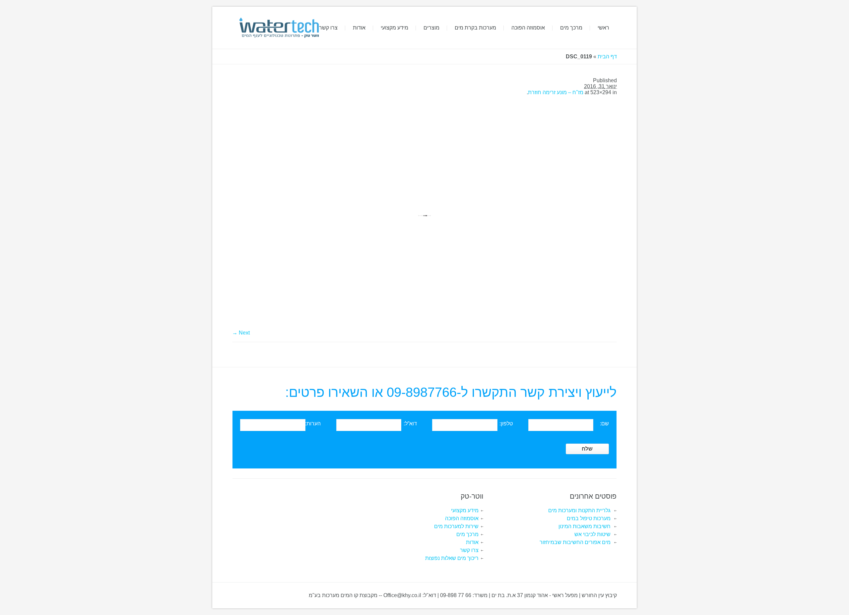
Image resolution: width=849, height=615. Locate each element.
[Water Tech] (278, 27)
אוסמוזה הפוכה (462, 518)
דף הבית (607, 56)
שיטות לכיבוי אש (592, 534)
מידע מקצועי (465, 510)
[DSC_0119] (424, 215)
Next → (241, 333)
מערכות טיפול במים (589, 518)
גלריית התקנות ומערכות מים (579, 510)
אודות (472, 542)
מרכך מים (467, 534)
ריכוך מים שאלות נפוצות (452, 558)
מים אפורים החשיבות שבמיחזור (575, 542)
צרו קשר (469, 550)
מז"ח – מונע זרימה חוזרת (555, 92)
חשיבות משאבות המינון (584, 526)
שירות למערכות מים (456, 526)
